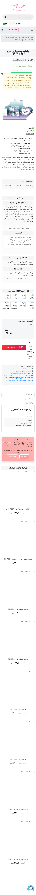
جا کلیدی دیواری (9, 375)
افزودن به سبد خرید (13, 347)
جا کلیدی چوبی (16, 375)
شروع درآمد (24, 457)
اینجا (31, 221)
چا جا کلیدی (27, 379)
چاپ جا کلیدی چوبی (12, 379)
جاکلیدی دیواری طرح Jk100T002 (18, 809)
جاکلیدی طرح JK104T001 (18, 759)
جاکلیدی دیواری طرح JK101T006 (18, 659)
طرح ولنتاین (20, 380)
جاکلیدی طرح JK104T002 (18, 709)
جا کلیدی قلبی (21, 377)
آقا (25, 369)
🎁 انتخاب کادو (12, 30)
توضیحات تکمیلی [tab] (28, 395)
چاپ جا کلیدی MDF (20, 379)
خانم (23, 369)
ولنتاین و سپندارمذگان (20, 371)
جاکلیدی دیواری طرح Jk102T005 (18, 859)
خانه (32, 37)
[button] (4, 23)
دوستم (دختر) (14, 369)
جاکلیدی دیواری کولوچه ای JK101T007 (18, 509)
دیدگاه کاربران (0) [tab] (28, 399)
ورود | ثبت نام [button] (14, 23)
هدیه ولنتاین (8, 380)
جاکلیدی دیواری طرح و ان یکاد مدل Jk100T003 (18, 559)
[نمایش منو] (31, 30)
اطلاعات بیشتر (12, 457)
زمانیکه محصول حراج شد (24, 66)
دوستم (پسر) (19, 369)
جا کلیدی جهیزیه (22, 375)
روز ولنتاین (25, 380)
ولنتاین (31, 382)
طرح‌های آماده (25, 37)
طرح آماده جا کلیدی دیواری (13, 37)
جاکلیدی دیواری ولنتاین (13, 377)
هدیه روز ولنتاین (14, 380)
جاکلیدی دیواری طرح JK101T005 (18, 609)
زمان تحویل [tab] (29, 403)
